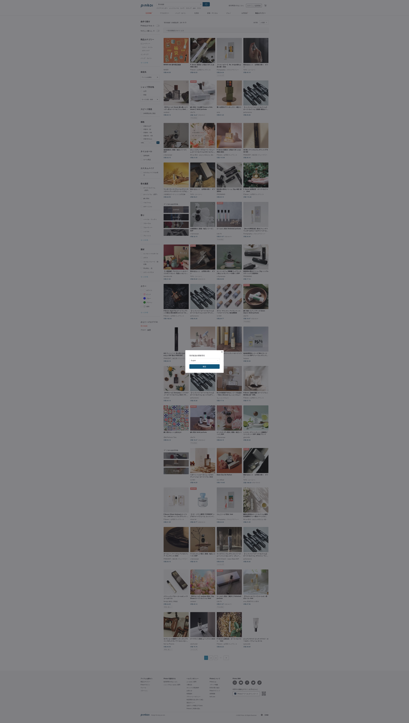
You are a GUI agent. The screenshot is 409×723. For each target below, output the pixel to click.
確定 (204, 366)
